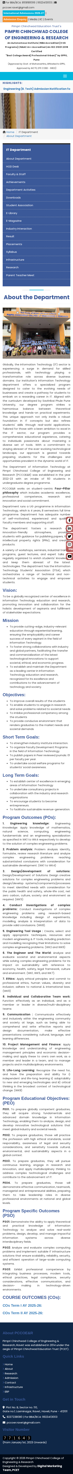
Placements (14, 244)
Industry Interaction (19, 228)
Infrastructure (15, 260)
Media (33, 19)
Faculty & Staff (16, 174)
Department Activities (20, 190)
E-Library (11, 213)
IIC (41, 19)
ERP (6, 1391)
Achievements (15, 182)
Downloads (13, 197)
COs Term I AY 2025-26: (22, 1305)
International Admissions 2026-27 (24, 13)
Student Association (19, 205)
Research (12, 267)
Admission (11, 1378)
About (8, 1369)
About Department (19, 136)
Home (10, 132)
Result (10, 236)
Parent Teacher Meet (20, 275)
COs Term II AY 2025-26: (23, 1313)
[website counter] (17, 1438)
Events (49, 19)
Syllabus (11, 252)
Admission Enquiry (15, 19)
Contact (10, 1382)
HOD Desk (12, 166)
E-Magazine (14, 221)
